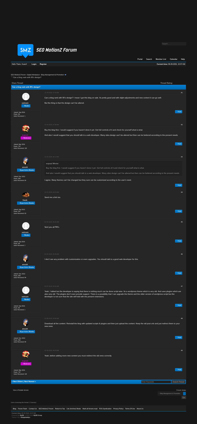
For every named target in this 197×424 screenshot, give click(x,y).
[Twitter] (27, 83)
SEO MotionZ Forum (18, 75)
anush (25, 167)
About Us (140, 409)
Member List (161, 59)
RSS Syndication (105, 409)
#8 (182, 318)
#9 (182, 350)
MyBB (22, 415)
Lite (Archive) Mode (74, 409)
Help (183, 59)
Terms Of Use (130, 409)
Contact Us (33, 409)
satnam (25, 103)
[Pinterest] (36, 83)
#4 (182, 192)
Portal (139, 59)
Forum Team (22, 409)
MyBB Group (38, 415)
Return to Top (60, 409)
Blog (14, 409)
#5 (182, 222)
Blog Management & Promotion (52, 75)
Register (43, 64)
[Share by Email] (38, 83)
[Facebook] (26, 83)
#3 (182, 157)
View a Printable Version (21, 390)
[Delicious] (31, 83)
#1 (182, 92)
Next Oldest (18, 381)
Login (34, 64)
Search (149, 59)
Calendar (173, 59)
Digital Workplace (33, 75)
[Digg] (29, 83)
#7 (182, 286)
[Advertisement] (98, 20)
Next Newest (29, 381)
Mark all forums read (90, 409)
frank (25, 200)
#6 (182, 254)
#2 (182, 124)
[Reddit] (33, 83)
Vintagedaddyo (25, 417)
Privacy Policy (118, 409)
